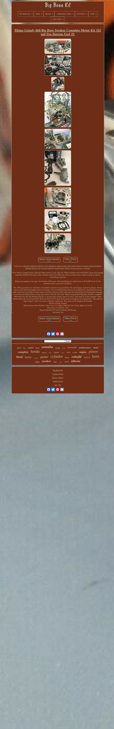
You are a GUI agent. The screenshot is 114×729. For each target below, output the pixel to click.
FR (60, 385)
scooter (60, 362)
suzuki (30, 348)
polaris (37, 362)
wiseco (87, 357)
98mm (67, 358)
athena (75, 361)
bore (95, 356)
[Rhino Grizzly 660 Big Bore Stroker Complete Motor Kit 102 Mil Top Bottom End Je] (57, 46)
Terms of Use (58, 381)
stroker (46, 361)
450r (68, 352)
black (37, 348)
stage (55, 362)
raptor (56, 352)
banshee (36, 358)
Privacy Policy (58, 378)
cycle (66, 361)
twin (50, 352)
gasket (44, 357)
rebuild (76, 357)
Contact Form (57, 374)
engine (83, 352)
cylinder (56, 356)
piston (93, 351)
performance (85, 347)
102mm (44, 353)
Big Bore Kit (58, 370)
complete (23, 351)
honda (35, 351)
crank (75, 352)
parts (19, 348)
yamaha (47, 347)
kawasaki (72, 347)
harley (28, 357)
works (63, 348)
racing (57, 348)
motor (96, 348)
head (19, 357)
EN (56, 385)
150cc (62, 353)
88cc (24, 348)
